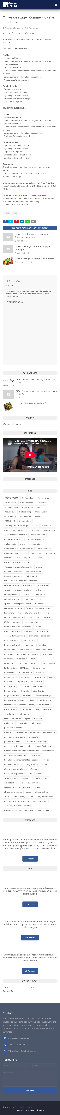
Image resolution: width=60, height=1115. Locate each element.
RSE (30, 773)
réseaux (33, 769)
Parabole (38, 718)
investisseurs (21, 659)
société (37, 787)
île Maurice (28, 645)
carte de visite (10, 544)
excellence (47, 613)
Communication (44, 548)
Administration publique (14, 530)
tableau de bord (41, 792)
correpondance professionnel (17, 562)
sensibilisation (10, 783)
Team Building (19, 796)
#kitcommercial (27, 502)
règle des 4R (32, 764)
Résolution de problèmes (14, 773)
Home (5, 987)
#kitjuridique (9, 512)
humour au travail (12, 645)
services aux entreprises (30, 783)
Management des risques (40, 705)
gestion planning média (14, 636)
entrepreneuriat (10, 594)
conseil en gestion (25, 558)
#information (27, 498)
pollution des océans (13, 728)
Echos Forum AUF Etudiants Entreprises (20, 581)
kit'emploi (25, 691)
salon (38, 773)
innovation (9, 654)
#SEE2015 (38, 516)
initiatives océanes (44, 649)
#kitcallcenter (10, 502)
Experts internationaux (13, 617)
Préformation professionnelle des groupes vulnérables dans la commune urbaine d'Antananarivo (29, 732)
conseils (40, 558)
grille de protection (12, 640)
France (38, 626)
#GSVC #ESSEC (11, 498)
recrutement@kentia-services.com (33, 195)
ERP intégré (39, 604)
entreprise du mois (12, 599)
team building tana (41, 801)
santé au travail (11, 778)
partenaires (9, 723)
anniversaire (34, 530)
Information (41, 645)
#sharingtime (25, 521)
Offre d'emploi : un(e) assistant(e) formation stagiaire (36, 392)
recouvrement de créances (15, 755)
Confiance (8, 558)
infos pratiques (25, 649)
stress (28, 792)
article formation (38, 535)
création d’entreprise (13, 571)
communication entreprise (15, 553)
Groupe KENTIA (30, 640)
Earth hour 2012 (32, 576)
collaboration (35, 544)
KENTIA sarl (24, 668)
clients (23, 544)
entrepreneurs (27, 594)
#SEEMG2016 (9, 521)
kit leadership (36, 682)
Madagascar (45, 700)
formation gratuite (32, 622)
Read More (30, 937)
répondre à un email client (15, 769)
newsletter (47, 709)
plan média (37, 723)
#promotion (25, 516)
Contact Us (8, 991)
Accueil (20, 1110)
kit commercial (25, 672)
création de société (34, 571)
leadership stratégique (14, 700)
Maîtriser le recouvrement (15, 705)
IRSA (33, 659)
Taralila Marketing (23, 1107)
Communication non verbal (43, 553)
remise (44, 764)
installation (47, 654)
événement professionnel (28, 613)
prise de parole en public (14, 737)
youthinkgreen (43, 810)
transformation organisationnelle (18, 810)
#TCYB (35, 525)
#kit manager (43, 498)
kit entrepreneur (10, 677)
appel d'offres (49, 530)
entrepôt (39, 590)
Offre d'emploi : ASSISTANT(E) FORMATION (35, 379)
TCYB (6, 796)
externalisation (33, 617)
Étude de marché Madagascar (39, 608)
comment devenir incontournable (18, 548)
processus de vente (12, 741)
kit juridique (22, 682)
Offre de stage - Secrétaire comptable (34, 258)
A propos (30, 1110)
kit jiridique (8, 682)
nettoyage (26, 709)
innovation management (28, 654)
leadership (27, 695)
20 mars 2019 (47, 525)
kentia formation (32, 663)
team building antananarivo (41, 796)
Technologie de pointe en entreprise (19, 806)
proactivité (33, 737)
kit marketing (38, 686)
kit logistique (9, 686)
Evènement (9, 613)
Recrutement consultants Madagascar (21, 760)
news (36, 709)
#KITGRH (40, 507)
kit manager (24, 686)
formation (17, 622)
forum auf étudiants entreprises (17, 626)
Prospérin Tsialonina (14, 28)
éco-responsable (11, 585)
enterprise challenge (23, 590)
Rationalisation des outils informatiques (21, 751)
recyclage (46, 760)
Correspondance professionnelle (18, 567)
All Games (30, 971)
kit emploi (40, 672)
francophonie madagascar (36, 631)
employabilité (28, 585)
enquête (7, 590)
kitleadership (38, 691)
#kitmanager (41, 512)
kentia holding (10, 668)
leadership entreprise (44, 695)
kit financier (26, 677)
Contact (30, 858)
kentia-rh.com (39, 668)
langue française (11, 695)
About (33, 987)
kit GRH (52, 677)
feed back (47, 617)
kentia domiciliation (12, 663)
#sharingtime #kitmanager (16, 525)
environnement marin (33, 599)
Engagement (43, 585)
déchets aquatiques (13, 576)
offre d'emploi (10, 714)
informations (9, 649)
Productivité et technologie (36, 741)
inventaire (8, 659)
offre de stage (10, 213)
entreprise (40, 594)
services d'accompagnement (17, 787)
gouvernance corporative (40, 636)
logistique (31, 700)
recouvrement (48, 751)
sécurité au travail (39, 778)
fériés (6, 622)
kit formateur (39, 677)
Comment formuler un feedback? (31, 403)
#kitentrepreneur (11, 507)
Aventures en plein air (35, 539)
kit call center (9, 672)
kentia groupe (49, 663)
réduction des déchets (14, 764)
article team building (13, 539)
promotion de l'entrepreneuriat (17, 746)
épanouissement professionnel (17, 604)
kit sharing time (10, 691)
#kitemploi (42, 502)
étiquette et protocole (13, 608)
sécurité (25, 778)
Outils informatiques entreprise (17, 718)
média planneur (11, 709)
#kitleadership (25, 512)
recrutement (36, 755)
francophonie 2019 (12, 631)
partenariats (23, 723)
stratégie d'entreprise (13, 792)
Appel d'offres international (15, 535)
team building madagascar (16, 801)
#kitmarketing (10, 516)
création (39, 567)
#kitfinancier (27, 507)
